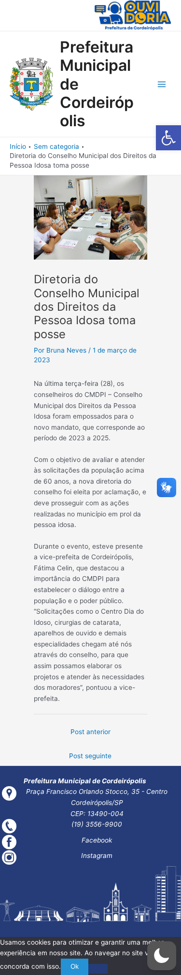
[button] (168, 137)
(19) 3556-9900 (96, 824)
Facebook (97, 840)
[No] (98, 969)
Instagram (96, 855)
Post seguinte (90, 756)
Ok (74, 966)
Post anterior (90, 732)
